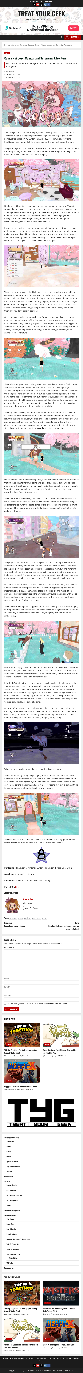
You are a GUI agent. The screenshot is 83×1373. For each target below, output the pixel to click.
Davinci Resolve (12, 1185)
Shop (41, 1361)
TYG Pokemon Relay (13, 1254)
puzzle (44, 918)
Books (8, 1146)
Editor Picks (8, 1176)
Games (7, 53)
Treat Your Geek (41, 13)
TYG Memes (74, 1358)
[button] (4, 37)
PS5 (17, 887)
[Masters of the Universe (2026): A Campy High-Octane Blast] (61, 1293)
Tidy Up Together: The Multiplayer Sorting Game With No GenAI (20, 1051)
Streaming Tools (12, 1200)
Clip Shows (10, 1219)
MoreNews (57, 1370)
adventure (13, 918)
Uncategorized (9, 1268)
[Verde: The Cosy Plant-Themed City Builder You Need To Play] (61, 1035)
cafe (25, 918)
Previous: (14, 924)
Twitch (8, 1205)
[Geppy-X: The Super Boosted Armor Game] (22, 1071)
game (39, 918)
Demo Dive (10, 1224)
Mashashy (10, 71)
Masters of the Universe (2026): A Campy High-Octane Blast (59, 1310)
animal (20, 918)
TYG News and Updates (12, 1210)
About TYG (54, 1358)
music (8, 1156)
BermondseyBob (11, 1089)
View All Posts (31, 908)
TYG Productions (10, 1215)
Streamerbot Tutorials (14, 1195)
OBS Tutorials (11, 1190)
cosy (33, 918)
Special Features (12, 1161)
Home (5, 1358)
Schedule (64, 1358)
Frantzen (46, 1314)
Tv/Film (9, 1171)
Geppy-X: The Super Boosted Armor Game (20, 1086)
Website (7, 995)
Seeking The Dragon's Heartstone (18, 1239)
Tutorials (7, 1181)
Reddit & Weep (11, 1234)
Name (7, 978)
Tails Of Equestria (12, 1244)
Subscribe (75, 37)
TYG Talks (9, 1263)
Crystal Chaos (13, 1258)
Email (7, 987)
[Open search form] (62, 37)
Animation (10, 1141)
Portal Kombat (11, 1229)
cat (30, 918)
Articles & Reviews (17, 1358)
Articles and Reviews (11, 1137)
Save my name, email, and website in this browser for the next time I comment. (39, 1004)
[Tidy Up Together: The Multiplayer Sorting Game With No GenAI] (22, 1035)
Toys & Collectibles (13, 1166)
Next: (63, 926)
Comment (9, 947)
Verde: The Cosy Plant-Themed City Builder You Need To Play (59, 1051)
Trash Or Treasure (12, 1249)
